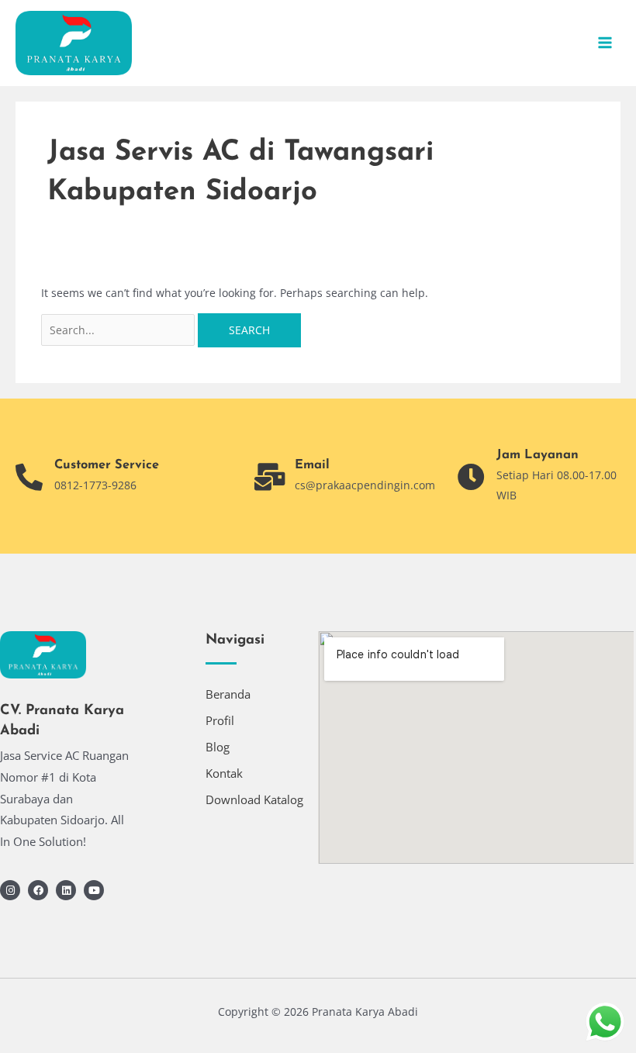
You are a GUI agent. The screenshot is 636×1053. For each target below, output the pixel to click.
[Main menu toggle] (605, 43)
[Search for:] (120, 330)
